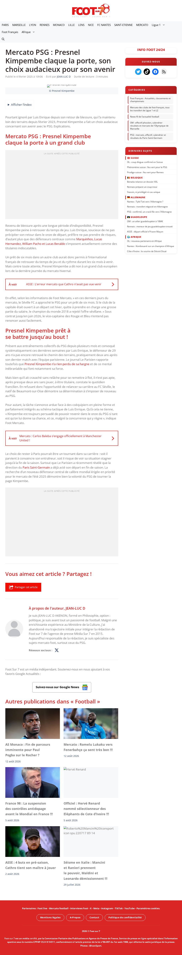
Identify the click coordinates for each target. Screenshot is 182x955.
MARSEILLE (19, 25)
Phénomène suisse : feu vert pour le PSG (147, 167)
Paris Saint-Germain (36, 467)
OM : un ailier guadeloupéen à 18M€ (145, 221)
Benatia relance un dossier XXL (142, 181)
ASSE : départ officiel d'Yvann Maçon (145, 231)
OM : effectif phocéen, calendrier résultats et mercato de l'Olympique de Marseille (149, 125)
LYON (32, 25)
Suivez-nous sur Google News (58, 687)
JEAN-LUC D (75, 608)
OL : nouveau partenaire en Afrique (144, 241)
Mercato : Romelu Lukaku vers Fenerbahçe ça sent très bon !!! (88, 747)
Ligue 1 (156, 25)
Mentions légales (50, 917)
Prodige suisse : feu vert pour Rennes (145, 172)
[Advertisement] (61, 186)
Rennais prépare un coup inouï (142, 187)
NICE (91, 25)
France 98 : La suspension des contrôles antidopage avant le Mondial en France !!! (29, 808)
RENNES (44, 25)
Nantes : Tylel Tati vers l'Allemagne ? (145, 201)
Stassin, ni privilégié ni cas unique (143, 192)
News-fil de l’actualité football (144, 116)
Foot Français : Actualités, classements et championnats (150, 100)
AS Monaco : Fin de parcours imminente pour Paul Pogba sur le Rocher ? (27, 749)
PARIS (5, 25)
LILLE (71, 25)
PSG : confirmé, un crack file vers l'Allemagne (149, 211)
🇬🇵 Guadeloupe (137, 217)
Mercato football (58, 908)
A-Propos (75, 917)
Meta (96, 908)
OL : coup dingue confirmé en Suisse (145, 162)
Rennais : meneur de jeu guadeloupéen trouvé (150, 226)
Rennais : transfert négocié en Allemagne (147, 206)
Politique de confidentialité (125, 917)
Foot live (42, 908)
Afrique (26, 32)
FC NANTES (104, 25)
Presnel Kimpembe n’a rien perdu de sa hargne (57, 364)
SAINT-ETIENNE (123, 25)
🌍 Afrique (134, 236)
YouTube (129, 908)
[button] (3, 39)
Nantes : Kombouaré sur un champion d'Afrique (150, 246)
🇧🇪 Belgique (135, 177)
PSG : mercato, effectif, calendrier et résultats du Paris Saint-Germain (148, 136)
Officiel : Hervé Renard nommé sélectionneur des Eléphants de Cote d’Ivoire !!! (86, 808)
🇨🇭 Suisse (133, 157)
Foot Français (10, 32)
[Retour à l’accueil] (91, 10)
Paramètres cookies (147, 908)
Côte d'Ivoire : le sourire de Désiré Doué (147, 251)
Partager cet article (26, 587)
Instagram (107, 908)
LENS (81, 25)
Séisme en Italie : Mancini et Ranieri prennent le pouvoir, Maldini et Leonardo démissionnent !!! (85, 870)
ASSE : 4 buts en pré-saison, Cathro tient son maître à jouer (30, 865)
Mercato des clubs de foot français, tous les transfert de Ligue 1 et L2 (150, 109)
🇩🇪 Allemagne (136, 197)
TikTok (119, 908)
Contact (94, 917)
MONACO (59, 25)
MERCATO (142, 25)
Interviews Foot (79, 908)
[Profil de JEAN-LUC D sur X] (57, 650)
